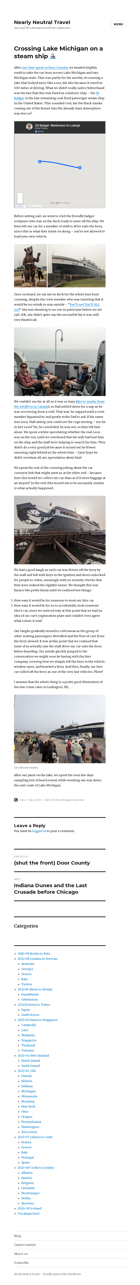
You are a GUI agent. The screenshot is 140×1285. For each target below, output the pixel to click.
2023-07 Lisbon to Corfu (35, 1137)
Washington (30, 1127)
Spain (25, 1162)
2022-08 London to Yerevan (37, 959)
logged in (39, 831)
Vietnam (27, 1050)
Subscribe (21, 1262)
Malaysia (28, 1035)
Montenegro (30, 1193)
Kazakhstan (30, 994)
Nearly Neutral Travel (42, 22)
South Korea (30, 1015)
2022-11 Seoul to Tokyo (34, 1004)
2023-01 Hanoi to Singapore (38, 1020)
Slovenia (27, 1203)
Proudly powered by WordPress (62, 1274)
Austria (26, 1178)
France (26, 1142)
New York (28, 1106)
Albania (26, 1173)
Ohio (24, 1111)
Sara (22, 799)
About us (21, 1254)
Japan (25, 1009)
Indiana (27, 1086)
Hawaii (26, 1076)
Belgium (27, 1183)
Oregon (26, 1116)
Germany (28, 1188)
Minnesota (29, 1096)
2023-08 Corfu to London (36, 1167)
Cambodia (28, 1025)
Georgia (27, 969)
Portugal (27, 1157)
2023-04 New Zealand (33, 1055)
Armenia (27, 964)
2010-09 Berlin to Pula (34, 953)
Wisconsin (78, 799)
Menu (118, 24)
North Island (30, 1060)
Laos (24, 1030)
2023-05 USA (52, 799)
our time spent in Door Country (45, 67)
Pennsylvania (31, 1122)
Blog (17, 1236)
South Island (30, 1066)
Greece (26, 974)
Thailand (28, 1045)
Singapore (28, 1040)
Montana (27, 1101)
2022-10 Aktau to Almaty (35, 989)
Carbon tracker (25, 1245)
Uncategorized (28, 1213)
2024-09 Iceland (29, 1208)
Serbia (25, 1198)
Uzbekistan (29, 999)
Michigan (66, 799)
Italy (24, 979)
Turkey (26, 984)
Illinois (26, 1081)
